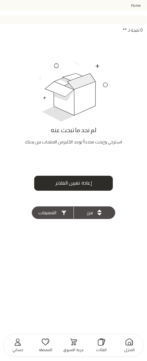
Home (136, 5)
